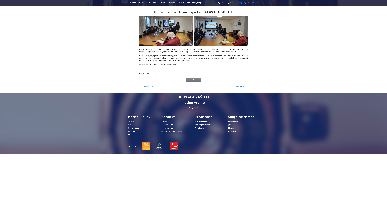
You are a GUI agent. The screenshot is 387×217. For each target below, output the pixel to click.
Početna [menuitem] (132, 3)
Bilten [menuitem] (179, 3)
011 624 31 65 (167, 128)
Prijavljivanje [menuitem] (197, 3)
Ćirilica (232, 3)
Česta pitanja (133, 128)
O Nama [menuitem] (141, 3)
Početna (131, 122)
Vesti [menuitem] (163, 3)
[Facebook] (240, 3)
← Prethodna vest (147, 86)
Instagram (234, 125)
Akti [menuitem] (149, 3)
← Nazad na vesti (193, 80)
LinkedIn (233, 128)
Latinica (223, 3)
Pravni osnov (200, 128)
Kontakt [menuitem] (186, 3)
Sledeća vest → (240, 86)
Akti (130, 125)
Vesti (130, 134)
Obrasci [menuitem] (155, 3)
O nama (131, 131)
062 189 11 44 (167, 125)
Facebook (234, 122)
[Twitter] (244, 3)
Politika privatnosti (202, 125)
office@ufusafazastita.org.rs (171, 131)
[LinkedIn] (253, 3)
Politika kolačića (201, 122)
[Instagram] (249, 3)
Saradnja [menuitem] (171, 3)
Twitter (233, 131)
